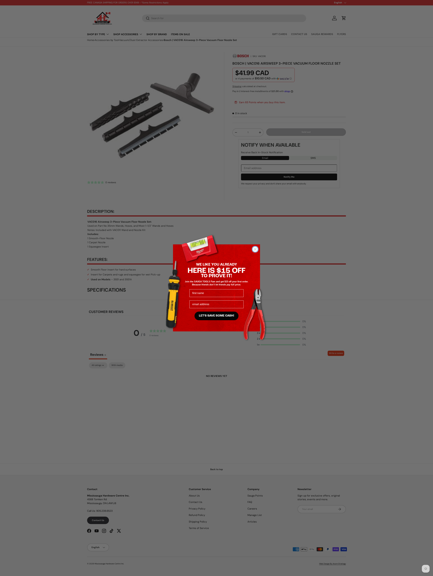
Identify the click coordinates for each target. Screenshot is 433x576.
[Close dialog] (255, 249)
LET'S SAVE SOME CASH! (216, 315)
